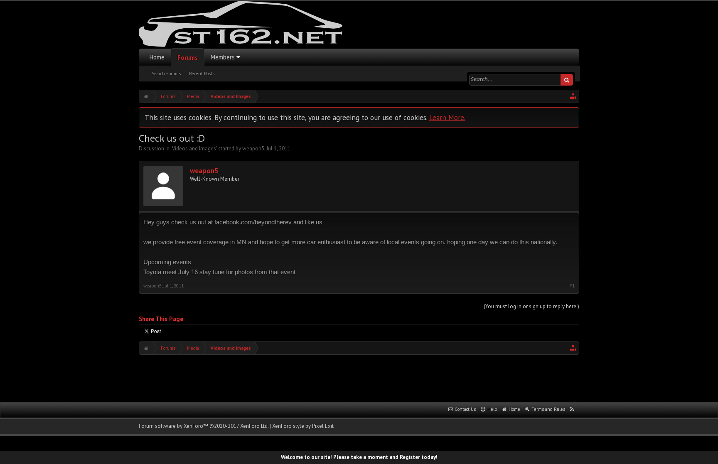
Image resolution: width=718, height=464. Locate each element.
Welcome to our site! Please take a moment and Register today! (359, 457)
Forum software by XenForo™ (203, 426)
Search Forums (166, 73)
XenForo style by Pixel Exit (303, 426)
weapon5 (253, 148)
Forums (187, 57)
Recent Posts (201, 73)
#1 (572, 286)
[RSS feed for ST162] (572, 410)
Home (157, 57)
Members (223, 57)
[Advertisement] (359, 377)
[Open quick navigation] (573, 96)
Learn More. (447, 117)
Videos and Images (194, 148)
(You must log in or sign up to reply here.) (531, 306)
